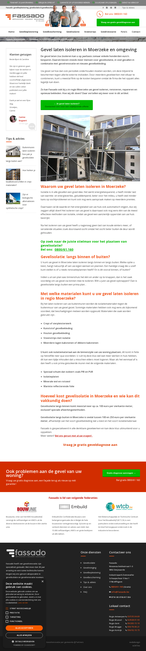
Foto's (124, 31)
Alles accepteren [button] (24, 628)
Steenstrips (90, 31)
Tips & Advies (128, 7)
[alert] (24, 613)
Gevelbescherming (52, 31)
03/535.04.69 (133, 616)
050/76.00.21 (133, 626)
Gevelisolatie (73, 31)
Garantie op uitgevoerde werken (75, 2)
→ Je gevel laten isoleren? (67, 105)
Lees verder (23, 603)
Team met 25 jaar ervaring (21, 2)
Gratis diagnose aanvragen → (121, 473)
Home (11, 31)
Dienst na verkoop (130, 2)
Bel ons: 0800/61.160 (116, 14)
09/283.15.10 (133, 623)
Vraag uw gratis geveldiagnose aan (118, 22)
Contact (136, 31)
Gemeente (34, 39)
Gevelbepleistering (28, 31)
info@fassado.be (120, 592)
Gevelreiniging (89, 567)
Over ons (87, 587)
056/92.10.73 (133, 630)
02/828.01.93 (133, 619)
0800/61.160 (64, 249)
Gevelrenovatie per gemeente (60, 642)
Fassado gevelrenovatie (15, 39)
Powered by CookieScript (24, 645)
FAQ (85, 592)
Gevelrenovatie (108, 31)
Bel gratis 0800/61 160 (128, 480)
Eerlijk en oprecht (47, 2)
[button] (24, 641)
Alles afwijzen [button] (24, 635)
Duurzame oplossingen (106, 2)
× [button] (42, 581)
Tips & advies (89, 582)
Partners (80, 642)
